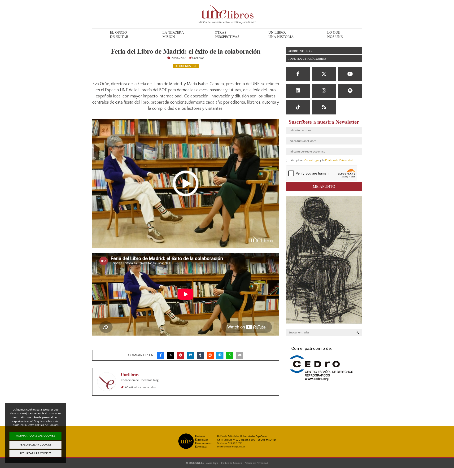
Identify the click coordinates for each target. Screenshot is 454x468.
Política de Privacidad (339, 160)
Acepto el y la (321, 160)
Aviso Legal (311, 160)
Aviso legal (212, 463)
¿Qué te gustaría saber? (307, 58)
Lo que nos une (186, 66)
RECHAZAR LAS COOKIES (36, 453)
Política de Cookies (231, 463)
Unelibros (198, 58)
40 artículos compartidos (140, 387)
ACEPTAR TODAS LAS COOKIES (35, 435)
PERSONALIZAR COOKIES (35, 444)
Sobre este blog (301, 51)
